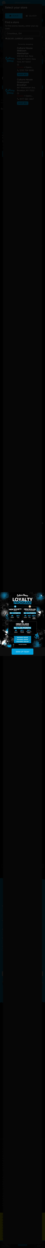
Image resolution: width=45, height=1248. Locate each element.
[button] (41, 596)
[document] (22, 624)
